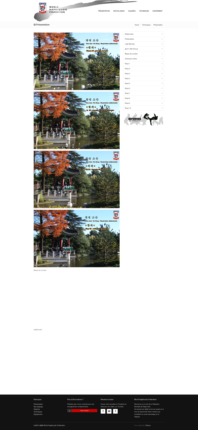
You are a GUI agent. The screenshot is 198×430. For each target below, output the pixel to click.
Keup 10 (128, 108)
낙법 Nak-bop (130, 44)
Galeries (132, 11)
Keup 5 (127, 83)
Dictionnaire (129, 34)
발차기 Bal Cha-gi (131, 49)
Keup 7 (127, 93)
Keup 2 (127, 68)
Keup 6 (127, 88)
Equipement (157, 11)
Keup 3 (127, 73)
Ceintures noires (131, 58)
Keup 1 (127, 63)
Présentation (104, 11)
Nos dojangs (119, 11)
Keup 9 (127, 103)
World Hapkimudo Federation (54, 425)
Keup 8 (127, 98)
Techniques (144, 11)
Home (137, 25)
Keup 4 (127, 78)
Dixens (148, 425)
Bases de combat (131, 54)
